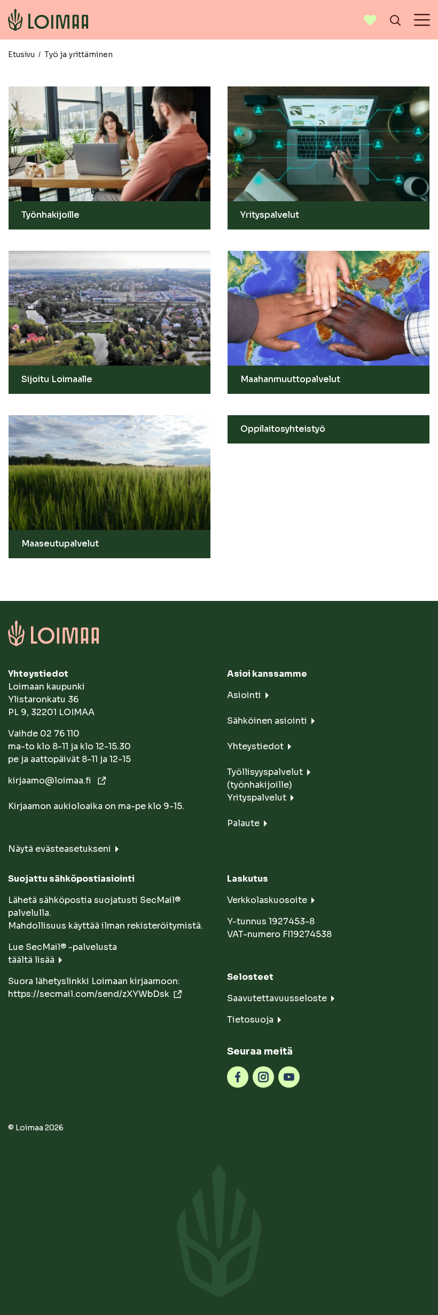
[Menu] (422, 19)
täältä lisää (31, 959)
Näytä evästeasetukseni (59, 848)
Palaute (243, 823)
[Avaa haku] (395, 19)
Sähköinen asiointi (267, 720)
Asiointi (244, 695)
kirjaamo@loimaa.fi (50, 780)
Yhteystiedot (255, 746)
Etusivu (21, 54)
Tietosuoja (250, 1019)
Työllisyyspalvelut (265, 772)
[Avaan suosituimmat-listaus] (370, 19)
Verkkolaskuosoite (267, 900)
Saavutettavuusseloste (277, 998)
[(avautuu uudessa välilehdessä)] (237, 1076)
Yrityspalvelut (256, 797)
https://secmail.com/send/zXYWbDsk (88, 994)
